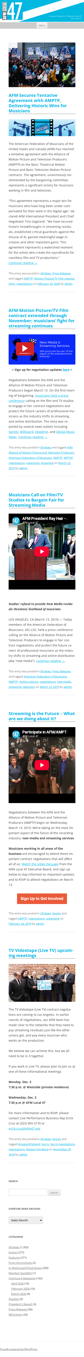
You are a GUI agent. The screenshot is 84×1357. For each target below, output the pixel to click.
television (29, 687)
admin (68, 284)
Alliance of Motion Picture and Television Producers (41, 452)
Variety (14, 432)
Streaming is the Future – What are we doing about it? (42, 716)
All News (45, 273)
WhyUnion (15, 1314)
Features (14, 1258)
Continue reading (23, 263)
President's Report (20, 1304)
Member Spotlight (20, 1273)
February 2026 (20, 1289)
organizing (32, 463)
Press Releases (61, 273)
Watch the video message (40, 864)
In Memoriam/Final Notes (25, 1268)
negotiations (24, 284)
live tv (45, 1144)
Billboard (26, 432)
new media (64, 682)
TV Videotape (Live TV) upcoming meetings (41, 952)
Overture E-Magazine (22, 1278)
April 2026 (17, 1283)
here (66, 370)
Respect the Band (37, 1149)
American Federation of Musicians (30, 458)
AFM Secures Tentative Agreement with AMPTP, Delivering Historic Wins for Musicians (38, 103)
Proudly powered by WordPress (18, 1349)
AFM (70, 447)
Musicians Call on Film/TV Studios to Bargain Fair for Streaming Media (36, 500)
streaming (47, 463)
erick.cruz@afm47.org (24, 1128)
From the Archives (20, 1263)
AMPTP (28, 278)
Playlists (14, 1299)
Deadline (41, 432)
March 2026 (18, 1294)
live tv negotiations (62, 1144)
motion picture (28, 682)
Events (56, 913)
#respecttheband (29, 1144)
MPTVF (68, 458)
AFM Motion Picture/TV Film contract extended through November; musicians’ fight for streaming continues (42, 318)
